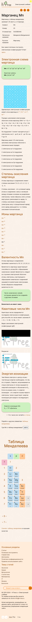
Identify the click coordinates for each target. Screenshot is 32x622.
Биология (5, 583)
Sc (22, 486)
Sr (16, 492)
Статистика (6, 574)
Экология (5, 568)
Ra (16, 504)
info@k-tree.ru (19, 598)
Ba (16, 498)
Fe (22, 112)
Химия (4, 570)
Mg (16, 480)
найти (26, 427)
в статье (27, 415)
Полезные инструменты (10, 552)
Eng (10, 617)
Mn (3, 218)
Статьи (4, 550)
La (22, 498)
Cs (10, 498)
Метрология (6, 572)
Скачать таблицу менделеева (12, 528)
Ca (16, 486)
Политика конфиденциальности (12, 559)
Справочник (6, 555)
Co (26, 112)
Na (10, 480)
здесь (3, 52)
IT (2, 579)
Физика (4, 581)
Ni (3, 114)
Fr (10, 504)
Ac (22, 504)
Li (10, 474)
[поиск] (30, 588)
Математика (6, 577)
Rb (10, 492)
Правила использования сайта (12, 561)
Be (16, 474)
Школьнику (5, 557)
